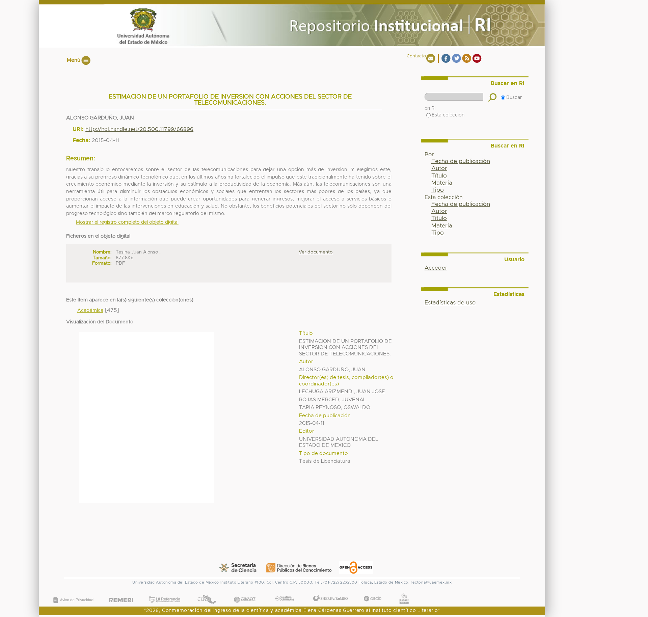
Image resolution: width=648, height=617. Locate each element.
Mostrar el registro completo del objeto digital (127, 222)
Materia (441, 183)
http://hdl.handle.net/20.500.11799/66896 (139, 129)
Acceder (436, 268)
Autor (439, 168)
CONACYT (244, 592)
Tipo (437, 190)
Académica (90, 310)
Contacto (416, 56)
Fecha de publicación (460, 161)
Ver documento (316, 252)
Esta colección (448, 115)
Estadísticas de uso (450, 302)
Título (439, 176)
